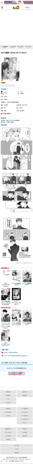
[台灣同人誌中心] (16, 7)
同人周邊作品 (24, 415)
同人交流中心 (8, 432)
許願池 (8, 415)
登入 (29, 7)
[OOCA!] (27, 276)
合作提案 (25, 432)
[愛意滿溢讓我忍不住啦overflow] (16, 2)
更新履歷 (8, 395)
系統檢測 (8, 439)
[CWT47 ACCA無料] (16, 316)
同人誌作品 (25, 412)
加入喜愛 (21, 46)
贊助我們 (25, 436)
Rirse (6, 93)
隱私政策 (25, 392)
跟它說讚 (13, 46)
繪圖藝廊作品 (8, 429)
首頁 (2, 461)
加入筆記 (29, 46)
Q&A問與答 (8, 436)
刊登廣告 (25, 429)
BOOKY (25, 422)
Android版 (16, 445)
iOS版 (16, 449)
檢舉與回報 (8, 412)
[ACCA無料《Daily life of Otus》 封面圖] (10, 68)
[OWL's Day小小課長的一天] (16, 294)
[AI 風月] (16, 374)
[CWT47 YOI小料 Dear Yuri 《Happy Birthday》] (5, 316)
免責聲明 (25, 395)
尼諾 (6, 85)
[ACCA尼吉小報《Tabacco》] (5, 276)
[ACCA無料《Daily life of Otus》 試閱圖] (16, 148)
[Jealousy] (16, 276)
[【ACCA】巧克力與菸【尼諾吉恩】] (5, 294)
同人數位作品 (24, 419)
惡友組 (13, 85)
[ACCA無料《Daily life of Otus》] (5, 335)
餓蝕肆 (22, 93)
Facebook (8, 402)
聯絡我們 (8, 408)
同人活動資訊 (24, 408)
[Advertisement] (16, 27)
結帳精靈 (16, 452)
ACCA (2, 85)
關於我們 (8, 392)
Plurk (8, 399)
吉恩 (9, 85)
